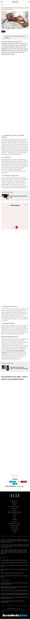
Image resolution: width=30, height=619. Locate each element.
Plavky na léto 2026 (23, 545)
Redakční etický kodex (14, 506)
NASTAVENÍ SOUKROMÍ (14, 525)
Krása (14, 517)
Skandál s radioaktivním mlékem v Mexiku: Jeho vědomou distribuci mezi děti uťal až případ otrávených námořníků (15, 587)
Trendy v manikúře (12, 544)
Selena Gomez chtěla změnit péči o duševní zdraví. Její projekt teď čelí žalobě (14, 570)
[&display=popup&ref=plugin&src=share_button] (2, 31)
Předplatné (14, 502)
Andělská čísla (13, 540)
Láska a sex (7, 4)
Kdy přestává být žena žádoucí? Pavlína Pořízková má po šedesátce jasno (14, 590)
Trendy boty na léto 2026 (5, 547)
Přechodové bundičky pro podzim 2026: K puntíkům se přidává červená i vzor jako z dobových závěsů (14, 583)
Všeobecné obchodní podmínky (14, 512)
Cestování (19, 540)
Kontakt (14, 504)
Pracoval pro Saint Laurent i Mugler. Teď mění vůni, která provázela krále (14, 562)
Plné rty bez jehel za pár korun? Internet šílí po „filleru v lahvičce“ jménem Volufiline (15, 576)
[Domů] (15, 495)
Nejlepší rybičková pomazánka (10, 551)
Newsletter (14, 501)
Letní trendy (9, 542)
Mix (15, 532)
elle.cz (4, 198)
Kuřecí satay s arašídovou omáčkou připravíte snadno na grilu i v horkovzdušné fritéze (13, 602)
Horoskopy (14, 530)
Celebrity (14, 519)
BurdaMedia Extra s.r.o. (18, 608)
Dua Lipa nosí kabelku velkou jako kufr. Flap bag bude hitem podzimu (14, 560)
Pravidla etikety (11, 539)
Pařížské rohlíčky (20, 551)
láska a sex (15, 475)
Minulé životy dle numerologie (23, 544)
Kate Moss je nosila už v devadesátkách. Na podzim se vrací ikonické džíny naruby (15, 566)
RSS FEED (15, 514)
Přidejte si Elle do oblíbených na (14, 37)
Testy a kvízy (7, 540)
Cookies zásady (14, 527)
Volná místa (14, 508)
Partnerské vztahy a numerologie (7, 545)
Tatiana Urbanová (5, 29)
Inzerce (14, 510)
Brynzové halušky (11, 552)
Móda (14, 515)
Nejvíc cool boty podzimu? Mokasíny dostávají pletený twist (12, 573)
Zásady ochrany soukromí (14, 523)
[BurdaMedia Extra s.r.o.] (15, 615)
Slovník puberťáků (18, 539)
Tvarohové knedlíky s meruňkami (15, 549)
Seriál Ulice (17, 545)
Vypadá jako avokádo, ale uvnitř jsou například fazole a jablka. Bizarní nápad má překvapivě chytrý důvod (15, 598)
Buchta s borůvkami (20, 552)
